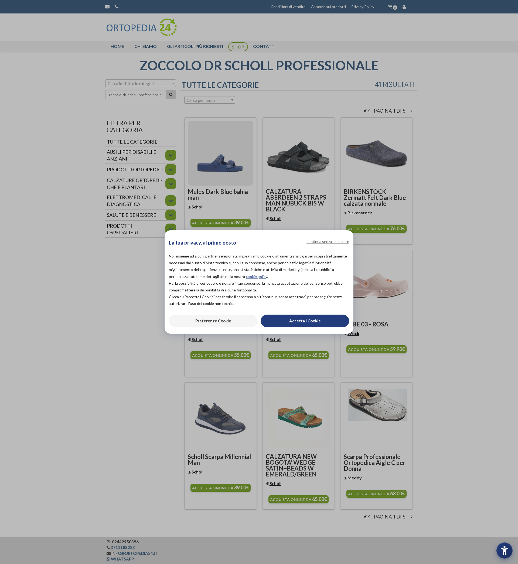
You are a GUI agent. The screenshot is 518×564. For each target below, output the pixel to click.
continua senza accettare (327, 241)
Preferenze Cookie (213, 320)
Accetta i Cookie (305, 320)
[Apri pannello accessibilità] (504, 550)
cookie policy (256, 276)
